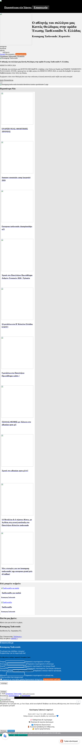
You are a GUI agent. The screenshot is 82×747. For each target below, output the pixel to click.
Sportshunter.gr (14, 695)
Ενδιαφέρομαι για (6, 671)
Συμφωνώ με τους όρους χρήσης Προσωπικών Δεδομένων (23, 679)
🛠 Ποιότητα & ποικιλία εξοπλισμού (41, 722)
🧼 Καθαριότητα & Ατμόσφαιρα (41, 720)
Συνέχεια (11, 731)
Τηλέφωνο (3, 668)
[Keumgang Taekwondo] (1, 1)
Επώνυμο (3, 664)
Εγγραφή (11, 698)
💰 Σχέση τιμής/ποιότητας (41, 729)
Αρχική (2, 54)
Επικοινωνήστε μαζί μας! (51, 679)
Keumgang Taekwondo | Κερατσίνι (12, 56)
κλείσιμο (3, 691)
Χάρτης (27, 7)
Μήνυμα (3, 675)
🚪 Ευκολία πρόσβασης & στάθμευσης (41, 727)
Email (2, 666)
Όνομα (2, 662)
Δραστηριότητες (20, 54)
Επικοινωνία (40, 7)
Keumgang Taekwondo (13, 694)
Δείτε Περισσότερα (6, 80)
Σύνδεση (3, 698)
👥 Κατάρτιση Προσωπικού (41, 725)
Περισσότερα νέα (13, 7)
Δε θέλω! (10, 735)
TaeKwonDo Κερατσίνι (29, 694)
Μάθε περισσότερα (21, 735)
